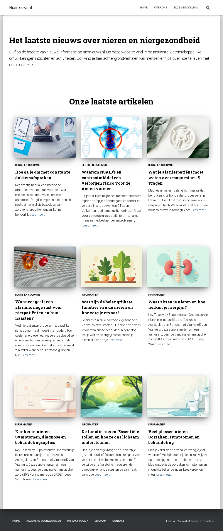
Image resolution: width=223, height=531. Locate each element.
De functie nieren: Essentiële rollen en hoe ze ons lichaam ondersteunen (110, 437)
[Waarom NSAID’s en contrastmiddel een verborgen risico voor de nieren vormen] (111, 137)
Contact (118, 520)
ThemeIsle (207, 521)
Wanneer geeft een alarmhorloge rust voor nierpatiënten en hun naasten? (38, 310)
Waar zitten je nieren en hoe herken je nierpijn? (176, 304)
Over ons (160, 7)
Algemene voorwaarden (43, 520)
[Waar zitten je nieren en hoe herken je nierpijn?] (178, 267)
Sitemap (100, 520)
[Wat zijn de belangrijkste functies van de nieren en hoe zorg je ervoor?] (111, 267)
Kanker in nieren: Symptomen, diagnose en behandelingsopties (40, 437)
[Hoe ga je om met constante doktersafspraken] (45, 137)
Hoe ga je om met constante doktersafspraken (42, 174)
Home (144, 7)
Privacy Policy (77, 520)
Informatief (90, 294)
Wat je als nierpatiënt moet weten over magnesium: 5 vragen (175, 177)
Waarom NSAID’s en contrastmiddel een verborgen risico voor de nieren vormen (106, 180)
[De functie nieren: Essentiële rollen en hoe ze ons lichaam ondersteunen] (111, 396)
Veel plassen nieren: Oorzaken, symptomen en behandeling (174, 437)
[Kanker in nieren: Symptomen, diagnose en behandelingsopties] (45, 396)
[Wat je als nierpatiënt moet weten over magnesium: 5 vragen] (178, 137)
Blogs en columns (186, 7)
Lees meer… (38, 214)
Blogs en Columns (28, 165)
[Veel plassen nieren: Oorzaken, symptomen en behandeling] (178, 396)
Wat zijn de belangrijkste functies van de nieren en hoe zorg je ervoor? (107, 307)
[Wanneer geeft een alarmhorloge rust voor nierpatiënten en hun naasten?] (45, 267)
